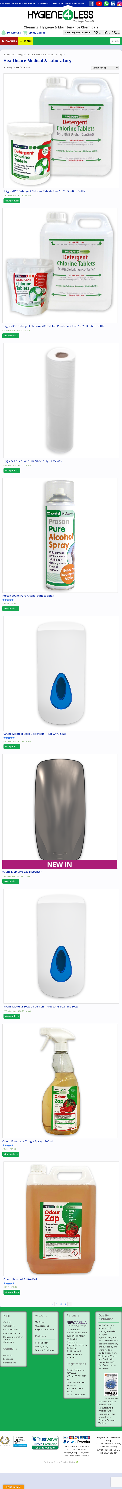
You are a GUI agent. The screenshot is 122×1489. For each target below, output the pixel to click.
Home (6, 54)
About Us (7, 1355)
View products (12, 200)
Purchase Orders (11, 1329)
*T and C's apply (81, 3)
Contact (7, 1322)
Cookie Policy (41, 1342)
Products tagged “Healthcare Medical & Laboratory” (33, 54)
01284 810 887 (45, 3)
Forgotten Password (44, 1329)
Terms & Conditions (44, 1350)
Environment (9, 1362)
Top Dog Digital (68, 1462)
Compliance (9, 1325)
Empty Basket (37, 32)
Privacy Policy (41, 1346)
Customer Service (11, 1333)
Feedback (8, 1358)
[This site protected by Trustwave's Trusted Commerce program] (45, 1443)
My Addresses (42, 1325)
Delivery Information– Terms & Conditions (13, 1339)
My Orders (40, 1322)
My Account (14, 32)
